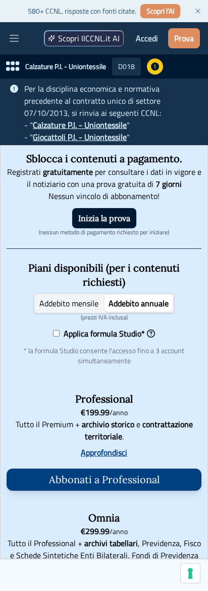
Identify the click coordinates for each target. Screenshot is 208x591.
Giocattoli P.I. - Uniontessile (80, 137)
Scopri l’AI (160, 11)
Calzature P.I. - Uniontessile (80, 125)
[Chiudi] (198, 11)
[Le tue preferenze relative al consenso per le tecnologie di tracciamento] (190, 573)
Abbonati (104, 479)
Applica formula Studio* (102, 333)
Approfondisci (104, 452)
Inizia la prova (104, 218)
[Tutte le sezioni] (12, 66)
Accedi (147, 38)
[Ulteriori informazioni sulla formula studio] (151, 333)
